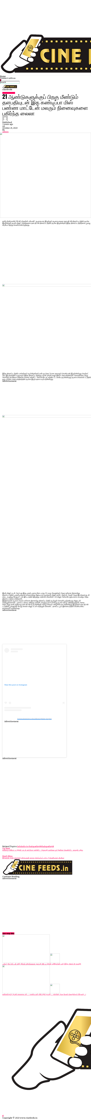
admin (5, 132)
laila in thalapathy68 (31, 846)
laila (19, 846)
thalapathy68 (47, 846)
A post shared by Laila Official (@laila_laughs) (34, 719)
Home (3, 76)
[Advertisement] (45, 16)
